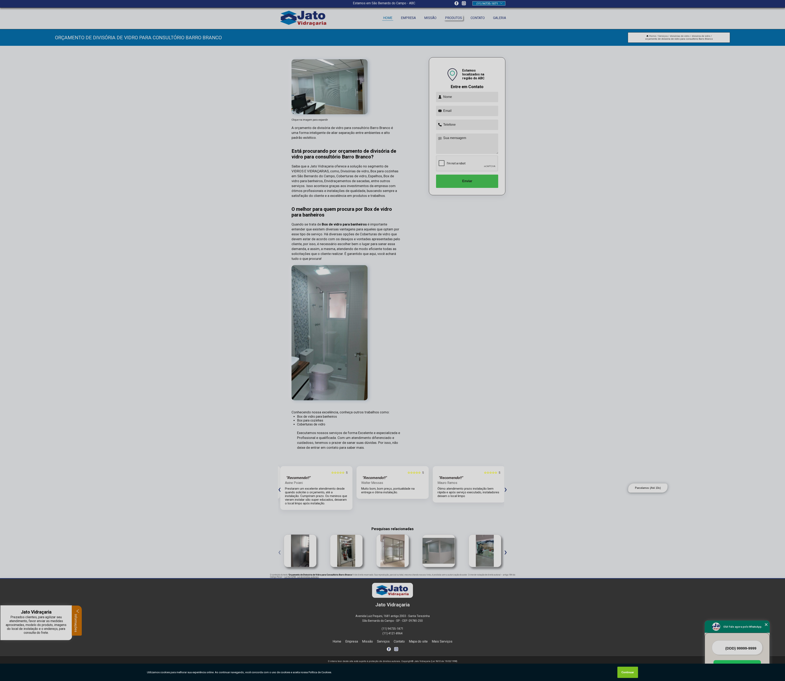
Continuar (627, 672)
